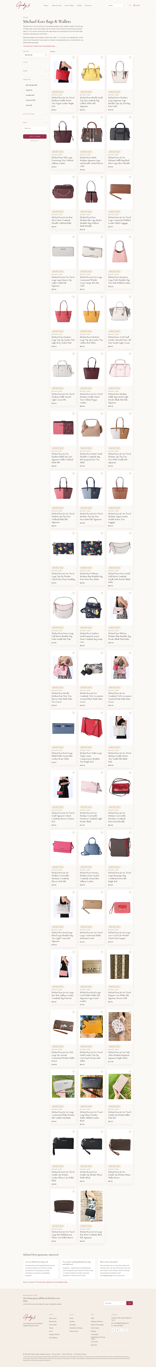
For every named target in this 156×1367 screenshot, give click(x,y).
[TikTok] (126, 1330)
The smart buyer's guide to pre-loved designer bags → (39, 46)
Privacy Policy (56, 1354)
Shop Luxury (53, 1318)
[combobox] (114, 5)
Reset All (35, 140)
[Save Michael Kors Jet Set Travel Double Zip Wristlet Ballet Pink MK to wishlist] (130, 1071)
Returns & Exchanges (97, 1324)
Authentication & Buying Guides (98, 1338)
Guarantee (73, 1324)
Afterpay (93, 1331)
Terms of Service (67, 1354)
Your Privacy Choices (80, 1354)
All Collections (53, 1337)
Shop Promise (74, 1331)
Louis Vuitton (69, 5)
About (71, 1318)
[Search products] (125, 5)
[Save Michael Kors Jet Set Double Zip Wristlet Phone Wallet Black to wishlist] (102, 1131)
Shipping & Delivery (97, 1321)
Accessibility (94, 1334)
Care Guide (94, 1341)
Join (129, 1303)
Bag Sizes (94, 1345)
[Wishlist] (130, 5)
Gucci (50, 1331)
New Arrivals (57, 5)
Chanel (79, 5)
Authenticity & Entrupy (76, 1328)
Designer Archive (54, 1334)
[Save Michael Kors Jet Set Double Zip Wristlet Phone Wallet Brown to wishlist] (130, 1131)
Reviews (72, 1321)
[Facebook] (113, 1330)
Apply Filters (34, 136)
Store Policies (95, 1328)
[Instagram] (117, 1330)
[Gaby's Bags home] (23, 5)
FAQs (92, 1318)
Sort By (26, 51)
